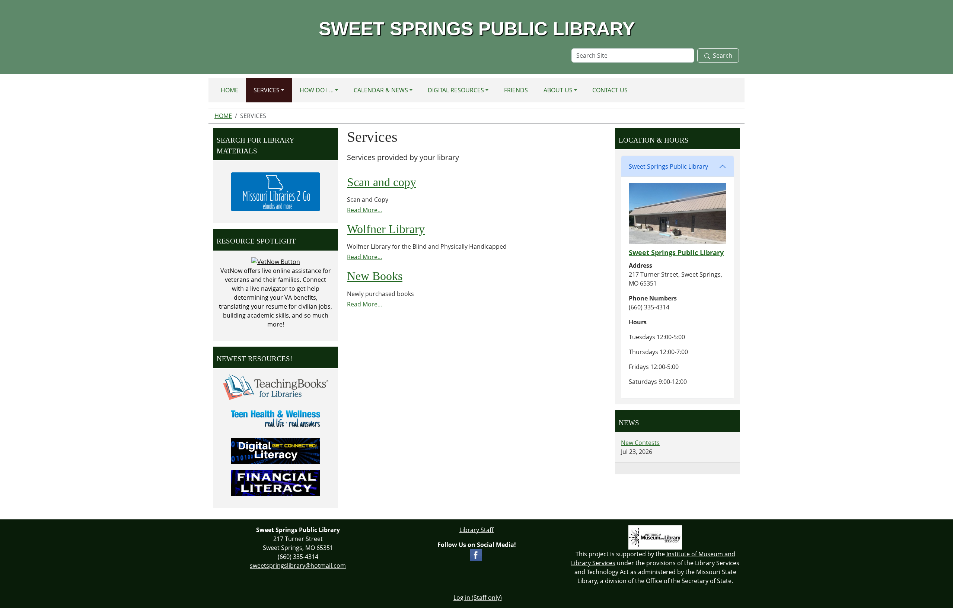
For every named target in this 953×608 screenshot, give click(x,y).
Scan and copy (381, 182)
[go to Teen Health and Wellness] (275, 418)
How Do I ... (317, 90)
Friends (516, 90)
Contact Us (610, 90)
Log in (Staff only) (477, 597)
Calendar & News (381, 90)
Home (229, 90)
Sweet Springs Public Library (668, 166)
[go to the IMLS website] (655, 537)
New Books (374, 276)
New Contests (640, 443)
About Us (558, 90)
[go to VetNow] (275, 261)
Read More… (364, 210)
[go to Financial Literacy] (275, 482)
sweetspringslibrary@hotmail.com (298, 565)
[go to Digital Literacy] (275, 450)
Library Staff (476, 530)
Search (722, 55)
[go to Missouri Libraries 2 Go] (275, 191)
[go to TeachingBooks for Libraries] (275, 386)
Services (267, 90)
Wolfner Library (386, 229)
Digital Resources (456, 90)
